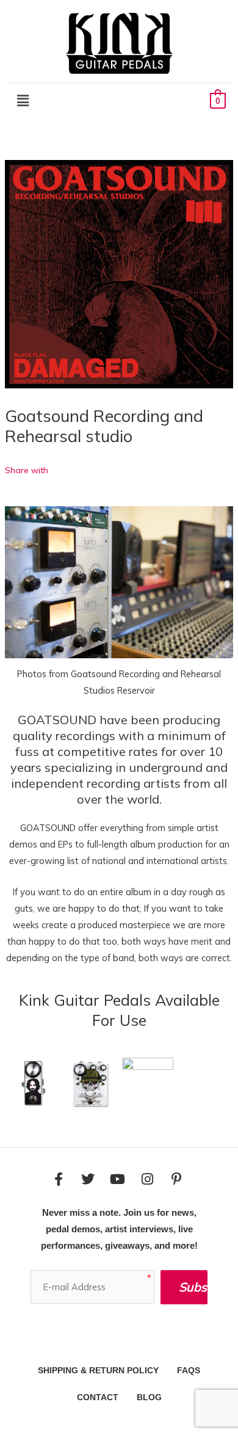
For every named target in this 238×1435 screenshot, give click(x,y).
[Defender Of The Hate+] (90, 1082)
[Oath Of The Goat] (147, 1082)
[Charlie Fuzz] (33, 1082)
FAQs (188, 1370)
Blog (149, 1397)
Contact (97, 1397)
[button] (22, 100)
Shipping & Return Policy (98, 1370)
